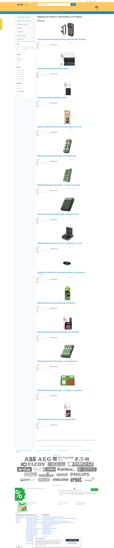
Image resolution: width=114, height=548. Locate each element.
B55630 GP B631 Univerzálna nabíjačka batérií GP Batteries (56, 303)
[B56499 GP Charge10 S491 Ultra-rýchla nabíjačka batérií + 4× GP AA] (67, 117)
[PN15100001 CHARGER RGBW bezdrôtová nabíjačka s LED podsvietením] (67, 262)
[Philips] (80, 474)
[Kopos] (87, 469)
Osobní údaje (19, 518)
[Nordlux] (47, 474)
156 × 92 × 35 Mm (20, 76)
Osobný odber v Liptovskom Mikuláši (34, 522)
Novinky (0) (21, 95)
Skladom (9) (21, 91)
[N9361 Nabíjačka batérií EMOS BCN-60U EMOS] (67, 58)
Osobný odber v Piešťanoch (32, 529)
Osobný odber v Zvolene (31, 539)
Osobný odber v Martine (31, 525)
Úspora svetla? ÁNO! (46, 533)
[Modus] (30, 474)
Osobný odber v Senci (31, 535)
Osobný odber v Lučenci (31, 523)
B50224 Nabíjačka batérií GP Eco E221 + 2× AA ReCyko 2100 (56, 156)
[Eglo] (37, 469)
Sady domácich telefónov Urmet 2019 (50, 523)
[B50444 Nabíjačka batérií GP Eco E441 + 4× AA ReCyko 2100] (67, 351)
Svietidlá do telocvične (47, 525)
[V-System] (88, 479)
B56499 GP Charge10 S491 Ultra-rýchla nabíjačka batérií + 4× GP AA (59, 126)
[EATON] (82, 459)
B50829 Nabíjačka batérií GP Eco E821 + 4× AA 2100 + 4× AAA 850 (58, 185)
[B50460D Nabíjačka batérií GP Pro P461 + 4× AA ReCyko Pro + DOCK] (67, 233)
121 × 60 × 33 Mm (20, 74)
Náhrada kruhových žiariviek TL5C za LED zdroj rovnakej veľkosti (56, 521)
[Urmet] (76, 479)
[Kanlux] (66, 469)
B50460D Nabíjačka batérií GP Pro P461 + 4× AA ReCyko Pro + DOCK (59, 243)
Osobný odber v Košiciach (32, 521)
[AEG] (45, 459)
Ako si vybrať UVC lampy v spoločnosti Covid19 (52, 516)
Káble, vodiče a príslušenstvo (19, 12)
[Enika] (24, 469)
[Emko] (81, 464)
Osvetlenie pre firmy (46, 532)
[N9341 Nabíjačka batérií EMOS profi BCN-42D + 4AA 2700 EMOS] (67, 322)
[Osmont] (62, 474)
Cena (18, 44)
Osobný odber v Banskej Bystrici (33, 516)
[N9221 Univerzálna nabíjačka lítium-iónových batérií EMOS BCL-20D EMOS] (67, 29)
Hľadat (73, 4)
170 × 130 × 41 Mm (20, 78)
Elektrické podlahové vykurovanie (49, 528)
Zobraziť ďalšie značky (57, 485)
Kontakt (17, 519)
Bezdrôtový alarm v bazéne (48, 531)
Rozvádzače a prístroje (32, 12)
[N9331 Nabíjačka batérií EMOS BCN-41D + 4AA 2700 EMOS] (67, 409)
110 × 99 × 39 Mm (20, 72)
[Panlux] (27, 479)
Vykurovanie (46, 12)
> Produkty (22, 14)
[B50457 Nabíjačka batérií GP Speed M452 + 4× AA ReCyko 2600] (67, 204)
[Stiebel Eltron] (60, 479)
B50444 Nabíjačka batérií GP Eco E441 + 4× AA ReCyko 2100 (57, 361)
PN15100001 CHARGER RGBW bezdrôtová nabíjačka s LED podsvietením (61, 272)
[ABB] (30, 459)
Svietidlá (40, 12)
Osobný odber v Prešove (31, 532)
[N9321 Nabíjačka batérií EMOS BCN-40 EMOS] (67, 87)
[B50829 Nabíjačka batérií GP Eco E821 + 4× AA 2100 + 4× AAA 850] (67, 175)
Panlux (18, 57)
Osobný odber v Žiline (31, 540)
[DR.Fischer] (63, 459)
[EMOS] (49, 469)
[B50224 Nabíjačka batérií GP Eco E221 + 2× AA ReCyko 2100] (67, 146)
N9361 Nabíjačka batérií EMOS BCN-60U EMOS (52, 68)
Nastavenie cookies (72, 543)
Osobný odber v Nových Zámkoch (33, 528)
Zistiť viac (30, 504)
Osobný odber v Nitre (31, 526)
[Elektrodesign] (57, 464)
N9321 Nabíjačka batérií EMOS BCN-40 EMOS (52, 97)
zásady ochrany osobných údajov (77, 493)
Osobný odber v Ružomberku (32, 533)
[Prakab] (44, 479)
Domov (18, 14)
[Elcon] (33, 464)
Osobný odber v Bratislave (32, 518)
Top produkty (40, 20)
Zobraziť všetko (19, 80)
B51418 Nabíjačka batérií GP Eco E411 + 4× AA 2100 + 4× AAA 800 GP (59, 390)
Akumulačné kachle (46, 529)
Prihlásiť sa (94, 489)
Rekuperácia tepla (46, 526)
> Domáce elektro (29, 14)
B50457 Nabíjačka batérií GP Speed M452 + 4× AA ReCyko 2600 (57, 214)
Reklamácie (18, 522)
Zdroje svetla (62, 12)
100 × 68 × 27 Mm (20, 70)
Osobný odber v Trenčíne (31, 536)
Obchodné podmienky (21, 516)
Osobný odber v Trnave (31, 538)
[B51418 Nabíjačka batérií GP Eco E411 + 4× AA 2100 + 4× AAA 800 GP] (67, 380)
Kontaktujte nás (79, 504)
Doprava (18, 521)
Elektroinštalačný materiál (6, 12)
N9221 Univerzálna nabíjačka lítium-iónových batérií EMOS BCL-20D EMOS (61, 39)
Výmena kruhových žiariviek (48, 519)
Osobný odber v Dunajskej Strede (33, 519)
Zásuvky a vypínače (54, 12)
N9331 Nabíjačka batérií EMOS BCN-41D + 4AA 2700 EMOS (56, 419)
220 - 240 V (19, 88)
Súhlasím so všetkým (72, 540)
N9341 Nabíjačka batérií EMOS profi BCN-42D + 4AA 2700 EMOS (58, 332)
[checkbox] (20, 91)
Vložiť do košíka (53, 44)
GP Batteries (19, 59)
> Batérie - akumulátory (37, 14)
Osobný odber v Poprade (31, 531)
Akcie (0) (21, 93)
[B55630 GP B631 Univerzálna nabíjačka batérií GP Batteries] (67, 293)
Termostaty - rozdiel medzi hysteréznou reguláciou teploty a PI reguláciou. (58, 522)
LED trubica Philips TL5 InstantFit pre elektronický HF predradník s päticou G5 (59, 518)
